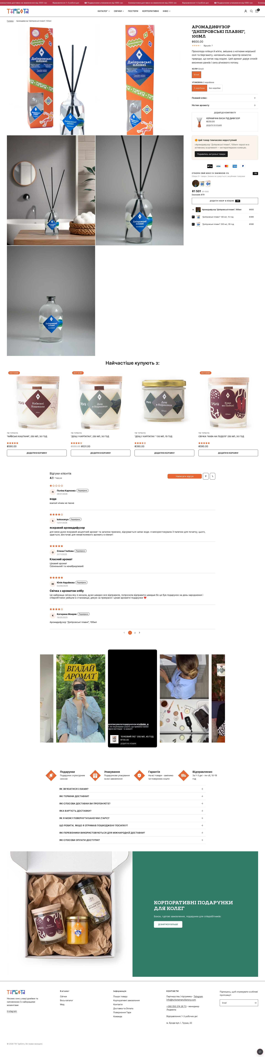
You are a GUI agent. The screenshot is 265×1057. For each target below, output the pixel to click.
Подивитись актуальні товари (211, 154)
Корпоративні (150, 11)
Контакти (118, 1004)
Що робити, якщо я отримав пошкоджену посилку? (93, 825)
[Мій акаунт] (246, 11)
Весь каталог (66, 1000)
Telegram (198, 996)
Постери (133, 11)
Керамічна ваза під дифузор (223, 118)
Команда (117, 1016)
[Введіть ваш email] (255, 1003)
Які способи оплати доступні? (79, 840)
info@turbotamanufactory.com (181, 999)
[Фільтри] (206, 476)
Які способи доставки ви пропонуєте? (84, 803)
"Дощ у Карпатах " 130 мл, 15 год (153, 436)
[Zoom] (89, 30)
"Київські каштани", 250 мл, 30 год (27, 436)
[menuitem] (104, 11)
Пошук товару (120, 996)
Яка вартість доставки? (75, 810)
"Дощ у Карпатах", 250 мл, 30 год (90, 436)
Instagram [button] (12, 1011)
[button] (168, 924)
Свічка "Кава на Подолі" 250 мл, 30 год (221, 436)
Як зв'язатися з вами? (74, 789)
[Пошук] (251, 11)
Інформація (119, 991)
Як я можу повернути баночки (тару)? (84, 818)
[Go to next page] (140, 633)
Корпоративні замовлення (126, 1000)
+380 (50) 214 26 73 (176, 1006)
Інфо (165, 11)
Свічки (118, 11)
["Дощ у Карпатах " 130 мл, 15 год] (164, 400)
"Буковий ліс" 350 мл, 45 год (136, 736)
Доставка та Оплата (123, 1008)
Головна (10, 21)
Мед (62, 1004)
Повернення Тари (122, 1012)
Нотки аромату (200, 105)
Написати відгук (185, 476)
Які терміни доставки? (74, 796)
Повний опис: (199, 98)
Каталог (103, 11)
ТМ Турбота (12, 433)
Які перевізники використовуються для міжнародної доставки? (102, 832)
